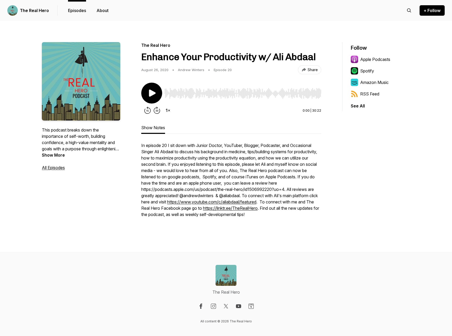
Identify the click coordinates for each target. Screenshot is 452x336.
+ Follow (432, 10)
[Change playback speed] (168, 110)
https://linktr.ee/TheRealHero (230, 208)
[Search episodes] (409, 10)
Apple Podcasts (375, 59)
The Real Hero (34, 10)
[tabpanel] (231, 182)
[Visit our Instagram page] (213, 306)
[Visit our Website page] (251, 306)
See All (358, 106)
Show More (53, 155)
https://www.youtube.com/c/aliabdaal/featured (211, 201)
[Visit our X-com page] (226, 306)
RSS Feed (369, 93)
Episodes (77, 10)
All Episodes (53, 167)
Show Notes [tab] (153, 127)
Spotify (367, 70)
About (103, 10)
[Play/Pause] (151, 93)
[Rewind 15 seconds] (147, 110)
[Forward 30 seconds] (157, 110)
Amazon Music (374, 82)
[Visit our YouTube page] (238, 306)
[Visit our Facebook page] (201, 306)
